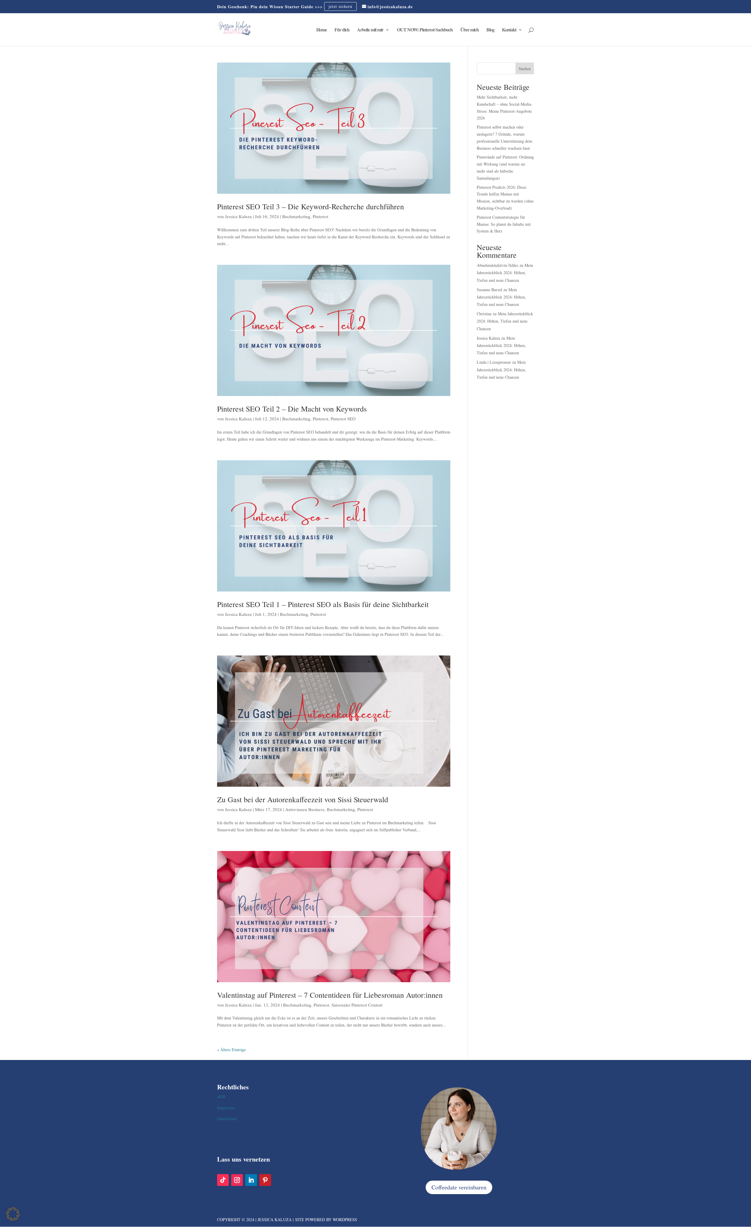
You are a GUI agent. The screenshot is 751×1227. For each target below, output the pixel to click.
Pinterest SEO (343, 419)
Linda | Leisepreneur (494, 362)
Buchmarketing (296, 216)
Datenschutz (227, 1118)
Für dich (341, 30)
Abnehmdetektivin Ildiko (497, 265)
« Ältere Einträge (231, 1049)
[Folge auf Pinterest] (265, 1180)
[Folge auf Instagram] (237, 1180)
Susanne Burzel (489, 289)
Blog (490, 30)
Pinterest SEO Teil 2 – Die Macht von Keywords (292, 409)
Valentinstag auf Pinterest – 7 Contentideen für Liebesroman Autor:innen (330, 995)
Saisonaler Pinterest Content (357, 1005)
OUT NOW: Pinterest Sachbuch (425, 30)
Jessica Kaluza (238, 216)
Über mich (469, 30)
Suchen (525, 68)
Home (321, 30)
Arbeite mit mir (370, 30)
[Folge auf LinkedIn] (251, 1180)
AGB (221, 1096)
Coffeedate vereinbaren (459, 1187)
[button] (13, 1214)
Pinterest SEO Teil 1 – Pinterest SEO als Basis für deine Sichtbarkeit (323, 604)
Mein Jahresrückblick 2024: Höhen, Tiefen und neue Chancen (505, 272)
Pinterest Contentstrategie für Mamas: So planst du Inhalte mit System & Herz (504, 224)
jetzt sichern (340, 6)
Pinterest (320, 216)
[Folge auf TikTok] (223, 1180)
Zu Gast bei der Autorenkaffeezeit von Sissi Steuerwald (302, 799)
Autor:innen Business (304, 809)
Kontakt (509, 30)
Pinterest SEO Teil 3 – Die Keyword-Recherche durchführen (310, 206)
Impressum (226, 1107)
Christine (484, 313)
